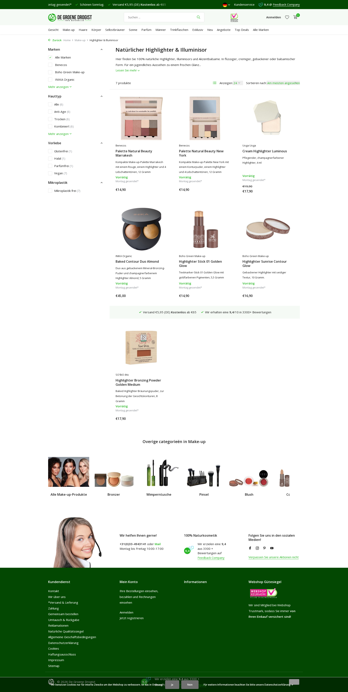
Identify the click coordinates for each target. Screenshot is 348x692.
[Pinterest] (264, 548)
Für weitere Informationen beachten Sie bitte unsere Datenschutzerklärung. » (248, 684)
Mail (158, 544)
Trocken (62, 119)
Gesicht (53, 30)
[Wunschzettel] (287, 17)
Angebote (224, 30)
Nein (190, 684)
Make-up (69, 30)
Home (67, 40)
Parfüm (146, 30)
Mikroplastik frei (67, 191)
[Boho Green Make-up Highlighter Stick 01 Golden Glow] (204, 229)
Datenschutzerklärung (63, 643)
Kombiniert (64, 126)
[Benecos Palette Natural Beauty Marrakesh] (141, 118)
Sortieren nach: (256, 83)
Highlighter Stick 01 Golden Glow (200, 263)
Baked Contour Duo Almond (137, 261)
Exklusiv (197, 30)
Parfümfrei (63, 166)
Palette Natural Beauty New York (201, 153)
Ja (172, 684)
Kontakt (53, 591)
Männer (160, 30)
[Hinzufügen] (160, 189)
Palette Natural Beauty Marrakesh (134, 153)
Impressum (56, 660)
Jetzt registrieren (132, 618)
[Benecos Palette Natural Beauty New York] (204, 118)
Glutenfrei (63, 151)
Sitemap (53, 666)
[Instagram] (257, 548)
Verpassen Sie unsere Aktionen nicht (274, 557)
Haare (83, 30)
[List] (214, 83)
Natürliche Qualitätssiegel (66, 631)
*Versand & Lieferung (63, 602)
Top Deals (242, 30)
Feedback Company (286, 4)
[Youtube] (271, 548)
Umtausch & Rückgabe (63, 620)
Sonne (133, 30)
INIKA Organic (64, 79)
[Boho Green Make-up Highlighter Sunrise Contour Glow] (268, 229)
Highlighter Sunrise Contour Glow (264, 263)
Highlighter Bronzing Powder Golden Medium (138, 382)
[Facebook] (250, 548)
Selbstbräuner (115, 30)
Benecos (60, 65)
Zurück (56, 40)
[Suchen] (198, 17)
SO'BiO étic (122, 374)
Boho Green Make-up (69, 72)
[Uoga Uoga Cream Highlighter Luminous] (268, 118)
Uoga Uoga (249, 145)
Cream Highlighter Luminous (264, 151)
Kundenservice (244, 4)
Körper (96, 30)
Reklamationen (58, 625)
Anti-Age (62, 112)
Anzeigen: (226, 83)
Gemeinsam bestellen (63, 614)
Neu (210, 30)
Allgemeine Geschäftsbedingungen (72, 637)
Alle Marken (261, 30)
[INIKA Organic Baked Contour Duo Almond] (141, 229)
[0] (294, 17)
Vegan (60, 173)
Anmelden (126, 612)
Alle (58, 104)
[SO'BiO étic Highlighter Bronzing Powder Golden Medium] (141, 348)
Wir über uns (57, 597)
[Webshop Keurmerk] (234, 17)
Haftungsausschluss (62, 654)
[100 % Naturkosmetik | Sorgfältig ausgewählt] (73, 17)
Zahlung (53, 608)
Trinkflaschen (179, 30)
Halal (59, 158)
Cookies (53, 648)
